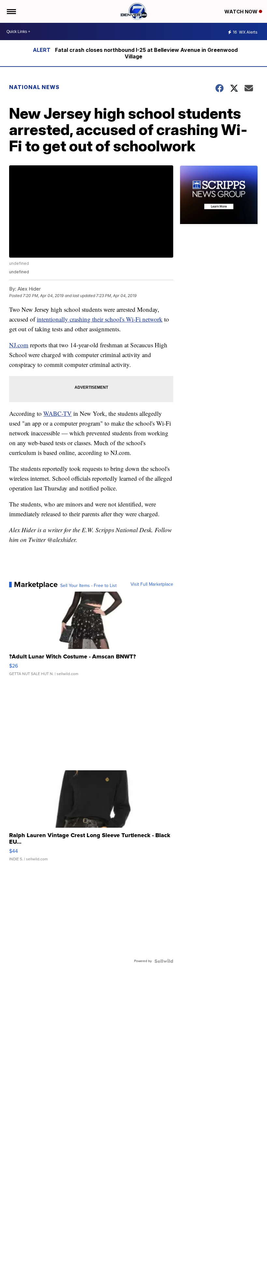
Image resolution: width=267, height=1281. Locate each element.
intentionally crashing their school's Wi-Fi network (99, 319)
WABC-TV (57, 413)
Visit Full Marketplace (152, 584)
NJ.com (18, 345)
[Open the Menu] (11, 11)
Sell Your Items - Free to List (88, 585)
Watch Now (241, 11)
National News (34, 87)
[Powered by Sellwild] (163, 961)
